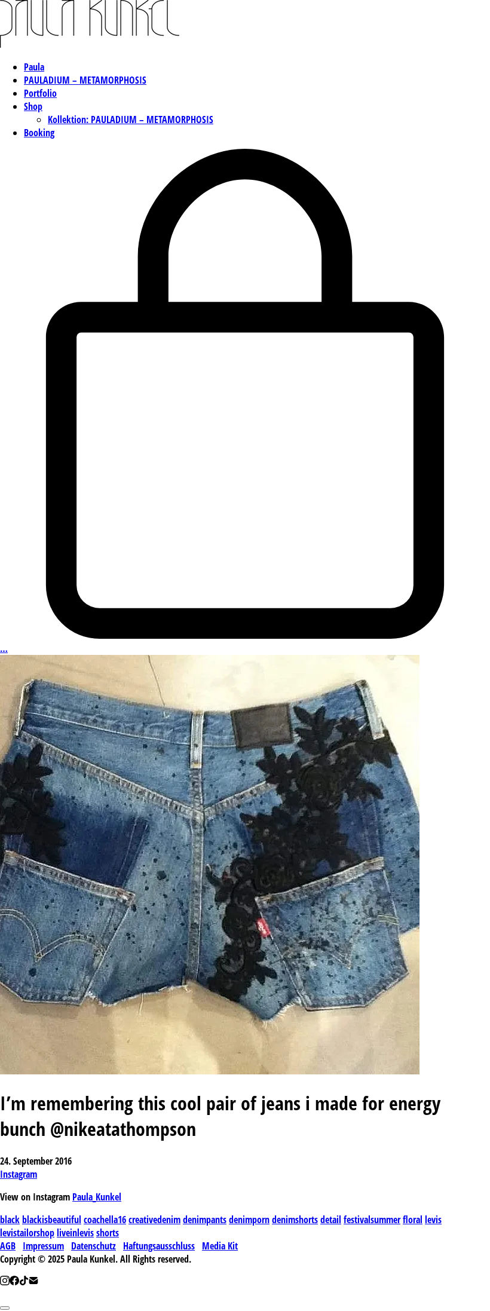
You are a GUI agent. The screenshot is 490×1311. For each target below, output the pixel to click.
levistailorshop (27, 1232)
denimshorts (295, 1219)
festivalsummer (372, 1219)
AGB (8, 1245)
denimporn (249, 1219)
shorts (107, 1232)
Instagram (18, 1174)
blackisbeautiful (51, 1219)
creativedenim (154, 1219)
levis (433, 1219)
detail (330, 1219)
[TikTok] (24, 1281)
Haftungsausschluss (159, 1245)
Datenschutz (93, 1245)
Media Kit (220, 1245)
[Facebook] (14, 1281)
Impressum (43, 1245)
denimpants (204, 1219)
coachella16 (105, 1219)
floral (412, 1219)
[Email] (33, 1281)
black (10, 1219)
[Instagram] (5, 1281)
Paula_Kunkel (96, 1196)
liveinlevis (75, 1232)
